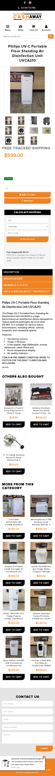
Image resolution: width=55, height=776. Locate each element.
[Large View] (8, 120)
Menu (8, 30)
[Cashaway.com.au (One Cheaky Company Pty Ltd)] (27, 16)
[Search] (51, 36)
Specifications (13, 278)
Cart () (33, 30)
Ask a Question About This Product (27, 291)
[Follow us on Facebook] (25, 3)
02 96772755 (28, 7)
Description (11, 272)
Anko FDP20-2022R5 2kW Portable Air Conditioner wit (13, 663)
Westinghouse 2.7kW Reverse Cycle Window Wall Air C (41, 522)
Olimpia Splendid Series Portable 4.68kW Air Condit (41, 616)
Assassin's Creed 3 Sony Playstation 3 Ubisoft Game (13, 410)
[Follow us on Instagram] (30, 3)
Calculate (28, 239)
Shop (20, 30)
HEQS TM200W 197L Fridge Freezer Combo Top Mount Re (13, 617)
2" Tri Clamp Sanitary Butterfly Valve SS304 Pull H (14, 457)
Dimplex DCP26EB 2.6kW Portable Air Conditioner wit (13, 569)
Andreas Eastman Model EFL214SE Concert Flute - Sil (41, 410)
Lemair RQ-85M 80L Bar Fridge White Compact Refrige (41, 569)
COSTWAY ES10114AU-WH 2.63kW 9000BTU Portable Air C (14, 523)
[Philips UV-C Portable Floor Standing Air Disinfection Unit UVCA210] (27, 90)
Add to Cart (28, 195)
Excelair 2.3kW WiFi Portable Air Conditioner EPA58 (41, 663)
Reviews (9, 285)
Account (46, 30)
